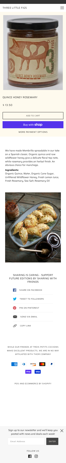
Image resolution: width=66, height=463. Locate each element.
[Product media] (33, 52)
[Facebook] (30, 456)
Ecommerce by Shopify (38, 383)
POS (17, 383)
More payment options (33, 132)
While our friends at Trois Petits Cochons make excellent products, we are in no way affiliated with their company (33, 350)
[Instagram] (36, 456)
